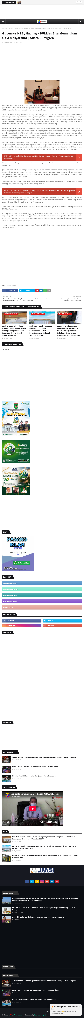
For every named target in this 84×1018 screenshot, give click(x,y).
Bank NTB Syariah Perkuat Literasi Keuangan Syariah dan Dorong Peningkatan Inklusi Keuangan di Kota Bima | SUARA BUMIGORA (14, 330)
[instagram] (21, 625)
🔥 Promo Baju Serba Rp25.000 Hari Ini (65, 1010)
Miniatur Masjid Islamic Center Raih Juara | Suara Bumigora (34, 776)
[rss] (37, 881)
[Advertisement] (42, 17)
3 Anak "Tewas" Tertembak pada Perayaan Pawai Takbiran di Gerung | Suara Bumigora (44, 757)
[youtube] (62, 625)
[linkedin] (52, 881)
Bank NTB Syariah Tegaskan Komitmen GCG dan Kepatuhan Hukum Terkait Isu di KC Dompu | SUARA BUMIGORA (46, 856)
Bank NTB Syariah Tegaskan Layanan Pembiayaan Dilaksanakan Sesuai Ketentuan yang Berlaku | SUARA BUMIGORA (40, 330)
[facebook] (21, 620)
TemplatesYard (19, 1015)
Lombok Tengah (11, 589)
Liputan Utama (13, 29)
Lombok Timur (11, 595)
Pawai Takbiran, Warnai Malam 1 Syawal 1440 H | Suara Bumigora (35, 767)
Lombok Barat (11, 583)
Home (47, 1011)
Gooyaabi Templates (40, 1015)
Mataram (9, 607)
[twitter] (62, 620)
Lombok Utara (11, 601)
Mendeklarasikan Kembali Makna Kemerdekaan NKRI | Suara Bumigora (38, 917)
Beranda (5, 29)
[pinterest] (57, 881)
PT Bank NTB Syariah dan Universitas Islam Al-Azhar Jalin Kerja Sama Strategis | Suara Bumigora (43, 909)
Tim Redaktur (8, 43)
